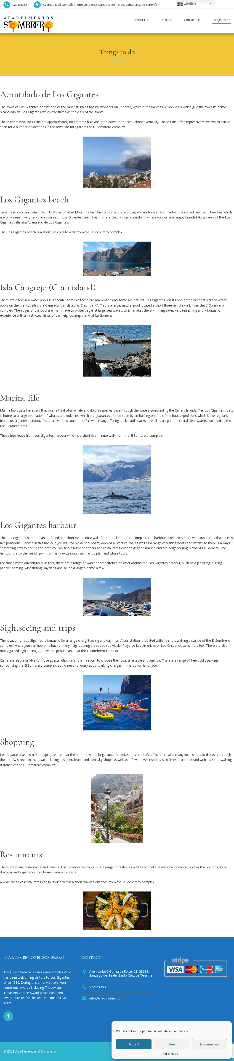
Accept (134, 1044)
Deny (172, 1044)
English (189, 3)
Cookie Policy (169, 1054)
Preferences (209, 1044)
